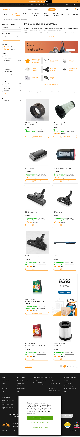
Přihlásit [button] (76, 5)
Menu (5, 14)
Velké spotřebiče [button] (45, 14)
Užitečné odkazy (6, 397)
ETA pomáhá (5, 388)
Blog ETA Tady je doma (7, 404)
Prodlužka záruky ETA (54, 383)
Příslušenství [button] (74, 14)
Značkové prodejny (6, 386)
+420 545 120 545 (18, 426)
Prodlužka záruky (20, 5)
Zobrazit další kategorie (50, 84)
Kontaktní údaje (68, 380)
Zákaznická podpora (69, 386)
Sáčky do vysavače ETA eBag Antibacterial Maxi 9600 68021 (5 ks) (35, 345)
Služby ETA (51, 380)
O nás (3, 377)
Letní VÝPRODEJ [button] (17, 14)
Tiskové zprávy (5, 380)
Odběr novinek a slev (43, 5)
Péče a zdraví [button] (65, 14)
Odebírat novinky (66, 416)
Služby (50, 377)
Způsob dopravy (21, 386)
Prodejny (11, 5)
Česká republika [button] (65, 4)
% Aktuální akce (31, 5)
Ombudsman (67, 383)
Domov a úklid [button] (25, 14)
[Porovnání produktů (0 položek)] (67, 9)
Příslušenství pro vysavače (21, 19)
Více (3, 391)
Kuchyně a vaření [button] (35, 14)
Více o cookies (31, 413)
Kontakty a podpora (70, 377)
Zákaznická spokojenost (70, 388)
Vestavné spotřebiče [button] (55, 14)
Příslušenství (9, 19)
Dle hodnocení (60, 92)
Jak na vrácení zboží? (38, 385)
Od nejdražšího (50, 92)
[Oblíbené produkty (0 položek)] (70, 9)
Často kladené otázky (22, 380)
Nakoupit (48, 1)
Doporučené (28, 92)
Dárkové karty (20, 383)
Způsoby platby (21, 388)
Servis (50, 386)
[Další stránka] (77, 366)
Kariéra (3, 383)
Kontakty (4, 5)
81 (73, 366)
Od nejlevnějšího (38, 92)
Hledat (52, 9)
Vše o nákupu (21, 377)
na (41, 131)
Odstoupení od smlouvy (40, 377)
